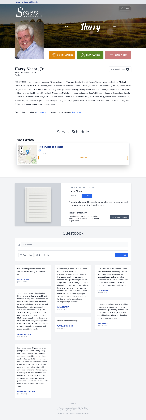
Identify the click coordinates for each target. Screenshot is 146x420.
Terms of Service (79, 410)
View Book (74, 196)
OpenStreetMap (75, 414)
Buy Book (86, 196)
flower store (76, 112)
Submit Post (121, 255)
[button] (27, 152)
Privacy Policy (66, 410)
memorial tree (42, 112)
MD (44, 153)
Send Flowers (83, 158)
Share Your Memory (119, 217)
